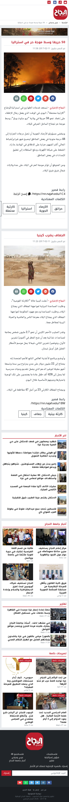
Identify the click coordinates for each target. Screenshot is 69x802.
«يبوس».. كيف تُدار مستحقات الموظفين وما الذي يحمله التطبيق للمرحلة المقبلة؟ (18, 682)
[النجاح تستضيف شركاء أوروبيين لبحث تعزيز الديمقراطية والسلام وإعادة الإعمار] (18, 571)
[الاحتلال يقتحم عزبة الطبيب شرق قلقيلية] (62, 500)
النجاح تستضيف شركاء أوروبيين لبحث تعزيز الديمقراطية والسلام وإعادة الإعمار (18, 588)
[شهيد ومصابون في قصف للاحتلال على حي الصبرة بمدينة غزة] (62, 444)
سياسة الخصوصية (34, 793)
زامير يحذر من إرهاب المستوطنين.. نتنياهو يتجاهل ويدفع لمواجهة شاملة (29, 465)
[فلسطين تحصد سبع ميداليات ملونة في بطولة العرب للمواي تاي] (62, 511)
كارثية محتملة (10, 208)
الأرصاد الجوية (43, 208)
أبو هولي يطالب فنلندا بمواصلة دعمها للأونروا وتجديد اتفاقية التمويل (31, 454)
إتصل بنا (36, 789)
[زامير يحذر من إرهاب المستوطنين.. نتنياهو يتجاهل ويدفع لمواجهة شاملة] (62, 466)
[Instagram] (43, 783)
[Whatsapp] (25, 783)
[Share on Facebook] (53, 98)
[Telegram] (31, 783)
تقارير (63, 604)
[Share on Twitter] (38, 98)
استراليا (26, 208)
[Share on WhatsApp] (24, 98)
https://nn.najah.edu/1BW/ (48, 403)
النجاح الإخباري (60, 13)
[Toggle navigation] (49, 2)
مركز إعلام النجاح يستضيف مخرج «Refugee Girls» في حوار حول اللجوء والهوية (52, 551)
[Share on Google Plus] (45, 98)
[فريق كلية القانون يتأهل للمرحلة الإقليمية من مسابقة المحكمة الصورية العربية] (51, 571)
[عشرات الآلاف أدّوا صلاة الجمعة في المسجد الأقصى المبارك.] (62, 489)
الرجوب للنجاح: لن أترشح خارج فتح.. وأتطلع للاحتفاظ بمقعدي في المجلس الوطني (18, 717)
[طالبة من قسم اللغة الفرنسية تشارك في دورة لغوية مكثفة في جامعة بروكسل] (18, 537)
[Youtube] (19, 783)
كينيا (24, 414)
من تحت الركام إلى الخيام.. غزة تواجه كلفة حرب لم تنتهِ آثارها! (51, 681)
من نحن (43, 789)
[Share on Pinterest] (31, 98)
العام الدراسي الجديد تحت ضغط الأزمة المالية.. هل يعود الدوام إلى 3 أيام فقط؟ (52, 717)
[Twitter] (37, 783)
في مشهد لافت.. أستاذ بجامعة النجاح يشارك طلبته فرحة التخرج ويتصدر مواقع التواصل (28, 626)
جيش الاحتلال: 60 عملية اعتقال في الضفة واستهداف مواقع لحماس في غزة (33, 477)
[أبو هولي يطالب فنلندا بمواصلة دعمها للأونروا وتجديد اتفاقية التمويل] (62, 455)
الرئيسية (65, 22)
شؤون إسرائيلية (51, 757)
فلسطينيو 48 (17, 754)
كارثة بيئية (55, 414)
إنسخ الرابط (20, 194)
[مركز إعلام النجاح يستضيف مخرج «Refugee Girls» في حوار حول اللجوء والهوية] (51, 537)
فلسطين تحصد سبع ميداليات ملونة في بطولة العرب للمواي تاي (31, 510)
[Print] (16, 98)
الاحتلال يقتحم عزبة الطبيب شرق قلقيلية (34, 497)
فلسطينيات (51, 754)
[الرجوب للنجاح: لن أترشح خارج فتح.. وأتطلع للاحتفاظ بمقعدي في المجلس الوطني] (18, 701)
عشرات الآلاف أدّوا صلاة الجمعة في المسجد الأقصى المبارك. (33, 488)
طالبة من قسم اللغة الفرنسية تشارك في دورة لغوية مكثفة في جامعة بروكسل (19, 553)
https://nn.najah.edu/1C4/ (48, 194)
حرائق (58, 208)
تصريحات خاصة (57, 653)
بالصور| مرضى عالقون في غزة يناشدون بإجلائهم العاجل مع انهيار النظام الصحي (29, 638)
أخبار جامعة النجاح (55, 524)
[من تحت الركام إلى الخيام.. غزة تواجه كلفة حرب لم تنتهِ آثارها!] (51, 666)
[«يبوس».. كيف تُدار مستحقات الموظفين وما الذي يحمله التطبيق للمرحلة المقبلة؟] (18, 666)
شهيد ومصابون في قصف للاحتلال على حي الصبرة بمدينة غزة (33, 443)
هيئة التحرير (27, 789)
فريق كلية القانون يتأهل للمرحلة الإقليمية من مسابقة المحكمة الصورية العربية (53, 588)
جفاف (38, 414)
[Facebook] (49, 783)
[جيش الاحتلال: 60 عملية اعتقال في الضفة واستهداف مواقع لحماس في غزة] (62, 478)
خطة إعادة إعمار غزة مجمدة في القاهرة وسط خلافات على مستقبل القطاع (28, 611)
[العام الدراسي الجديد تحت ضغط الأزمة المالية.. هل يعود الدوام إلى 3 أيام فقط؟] (51, 701)
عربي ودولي (53, 22)
